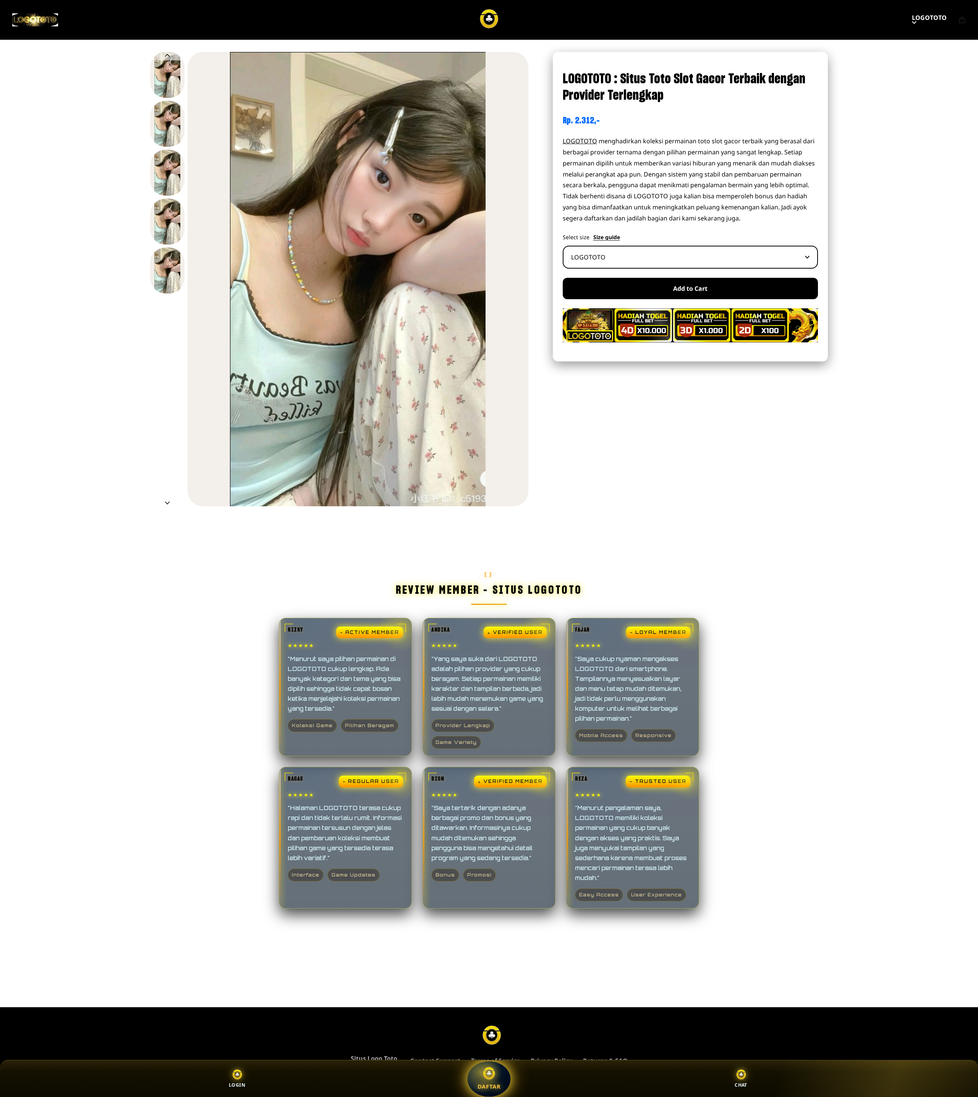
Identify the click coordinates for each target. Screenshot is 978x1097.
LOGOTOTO (929, 17)
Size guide (606, 237)
